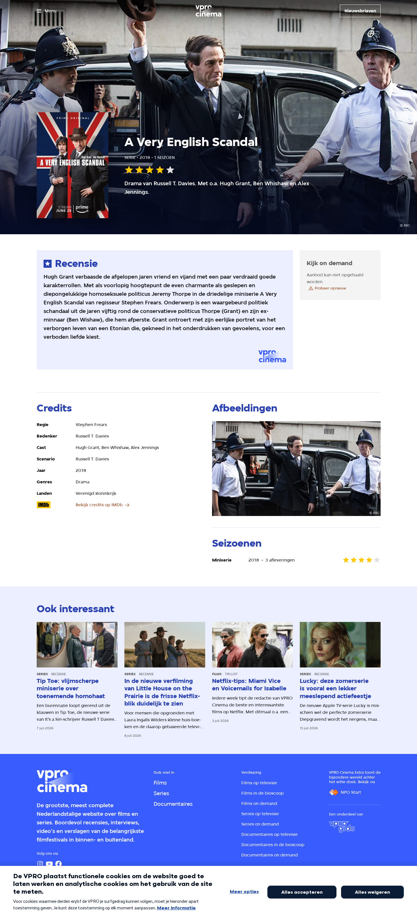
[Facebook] (58, 863)
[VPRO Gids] (342, 827)
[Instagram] (40, 863)
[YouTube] (49, 863)
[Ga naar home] (208, 11)
